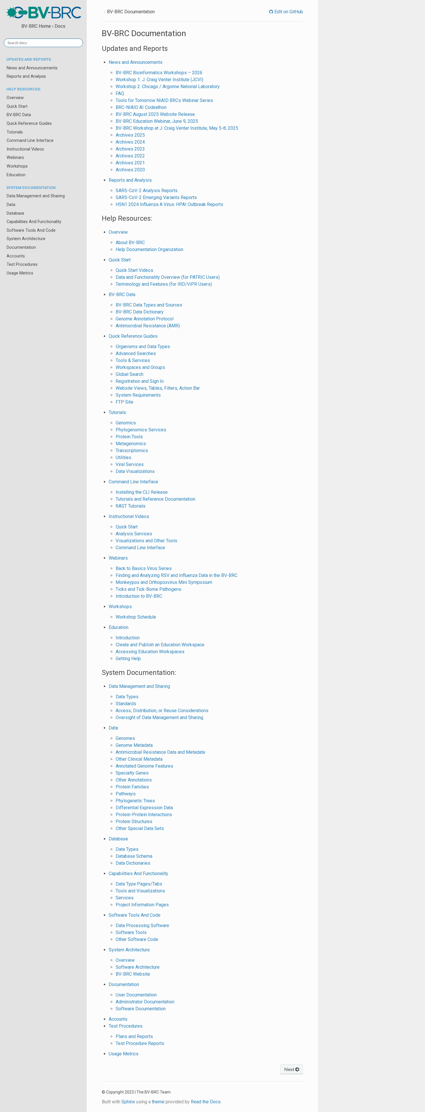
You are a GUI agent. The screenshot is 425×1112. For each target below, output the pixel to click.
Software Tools (131, 932)
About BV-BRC (130, 242)
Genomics (126, 423)
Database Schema (134, 856)
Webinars (15, 157)
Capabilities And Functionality (34, 221)
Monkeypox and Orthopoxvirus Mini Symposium (164, 582)
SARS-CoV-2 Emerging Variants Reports (156, 197)
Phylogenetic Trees (135, 800)
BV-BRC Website (133, 974)
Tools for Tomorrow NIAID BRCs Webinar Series (164, 100)
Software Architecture (138, 967)
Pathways (126, 794)
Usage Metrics (20, 273)
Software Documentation (141, 1008)
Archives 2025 (130, 135)
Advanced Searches (136, 353)
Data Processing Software (142, 925)
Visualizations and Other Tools (146, 540)
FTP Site (124, 402)
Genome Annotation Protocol (144, 319)
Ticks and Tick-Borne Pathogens (148, 589)
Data (11, 204)
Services (125, 898)
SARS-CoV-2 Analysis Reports (147, 190)
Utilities (123, 457)
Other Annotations (134, 780)
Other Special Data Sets (140, 828)
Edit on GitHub (288, 11)
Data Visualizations (135, 471)
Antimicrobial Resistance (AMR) (148, 325)
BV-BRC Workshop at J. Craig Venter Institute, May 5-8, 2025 (177, 128)
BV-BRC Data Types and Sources (149, 305)
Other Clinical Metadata (139, 759)
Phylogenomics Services (141, 429)
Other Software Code (137, 939)
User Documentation (136, 995)
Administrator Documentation (145, 1002)
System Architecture (26, 238)
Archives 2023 (130, 149)
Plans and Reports (134, 1036)
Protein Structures (134, 821)
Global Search (129, 374)
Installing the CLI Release (142, 492)
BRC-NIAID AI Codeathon (141, 107)
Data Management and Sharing (36, 196)
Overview (15, 97)
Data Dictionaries (133, 863)
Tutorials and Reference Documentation (155, 499)
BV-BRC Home (36, 26)
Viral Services (130, 464)
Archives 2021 (130, 163)
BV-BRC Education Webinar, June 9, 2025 (157, 121)
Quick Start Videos (134, 270)
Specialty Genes (132, 773)
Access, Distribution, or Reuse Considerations (162, 710)
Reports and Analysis (26, 76)
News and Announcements (32, 68)
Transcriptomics (132, 450)
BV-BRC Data (19, 114)
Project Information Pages (142, 904)
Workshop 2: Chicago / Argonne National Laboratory (168, 86)
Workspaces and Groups (140, 367)
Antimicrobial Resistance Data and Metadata (160, 752)
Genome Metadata (134, 745)
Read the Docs (206, 1101)
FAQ (120, 93)
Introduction (128, 638)
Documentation (21, 247)
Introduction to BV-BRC (139, 596)
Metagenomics (131, 443)
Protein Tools (129, 436)
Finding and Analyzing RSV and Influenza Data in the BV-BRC (176, 575)
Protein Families (132, 787)
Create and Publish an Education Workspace (160, 644)
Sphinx (128, 1101)
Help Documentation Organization (149, 249)
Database (15, 213)
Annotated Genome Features (144, 766)
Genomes (125, 738)
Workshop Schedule (136, 617)
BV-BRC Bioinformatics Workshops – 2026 (159, 72)
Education (16, 174)
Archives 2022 (130, 156)
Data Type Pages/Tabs (139, 884)
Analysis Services (134, 533)
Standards (126, 703)
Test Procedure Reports (140, 1043)
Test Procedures (22, 264)
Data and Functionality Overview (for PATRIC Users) (168, 277)
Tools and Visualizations (140, 891)
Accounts (16, 256)
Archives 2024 (130, 142)
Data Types (127, 696)
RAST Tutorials (130, 506)
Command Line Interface (30, 140)
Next (289, 1069)
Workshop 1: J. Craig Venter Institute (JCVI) (159, 79)
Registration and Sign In (140, 381)
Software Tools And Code (31, 230)
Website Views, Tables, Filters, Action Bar (158, 388)
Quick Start (17, 106)
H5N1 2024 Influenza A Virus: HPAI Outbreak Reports (169, 204)
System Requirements (138, 395)
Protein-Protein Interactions (144, 814)
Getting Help (128, 658)
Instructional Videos (25, 149)
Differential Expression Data (144, 807)
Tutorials (15, 132)
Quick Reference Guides (29, 123)
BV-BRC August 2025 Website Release (155, 114)
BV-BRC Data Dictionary (140, 312)
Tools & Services (133, 360)
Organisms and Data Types (143, 346)
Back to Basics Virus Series (144, 568)
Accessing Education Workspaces (150, 651)
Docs (60, 26)
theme (158, 1101)
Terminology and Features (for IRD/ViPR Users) (164, 284)
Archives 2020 (130, 169)
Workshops (17, 166)
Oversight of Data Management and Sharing (159, 717)
